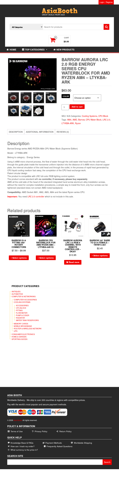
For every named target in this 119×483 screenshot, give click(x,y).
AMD (75, 119)
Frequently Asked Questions (59, 446)
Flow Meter (21, 313)
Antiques (16, 291)
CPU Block (103, 116)
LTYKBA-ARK (68, 123)
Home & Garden (19, 336)
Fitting (19, 310)
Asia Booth (17, 420)
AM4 (69, 119)
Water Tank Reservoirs (27, 320)
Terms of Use (17, 431)
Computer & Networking (24, 296)
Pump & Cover (22, 315)
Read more (74, 262)
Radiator (20, 317)
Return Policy (65, 431)
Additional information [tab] (39, 131)
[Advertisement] (60, 366)
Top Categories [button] (35, 49)
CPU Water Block (93, 119)
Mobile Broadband (23, 326)
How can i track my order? (23, 446)
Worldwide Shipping (83, 443)
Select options (19, 257)
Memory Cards (21, 323)
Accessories (22, 305)
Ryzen (78, 123)
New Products (65, 49)
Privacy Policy (41, 431)
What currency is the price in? (24, 450)
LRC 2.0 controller (36, 196)
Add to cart (77, 106)
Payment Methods (53, 443)
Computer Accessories (25, 299)
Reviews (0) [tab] (63, 131)
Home (13, 49)
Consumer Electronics (23, 334)
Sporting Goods (19, 339)
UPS (15, 331)
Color (66, 96)
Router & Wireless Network (28, 328)
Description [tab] (16, 131)
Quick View (29, 218)
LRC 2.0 (106, 119)
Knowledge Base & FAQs (22, 443)
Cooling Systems (89, 116)
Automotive (17, 294)
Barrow (81, 119)
